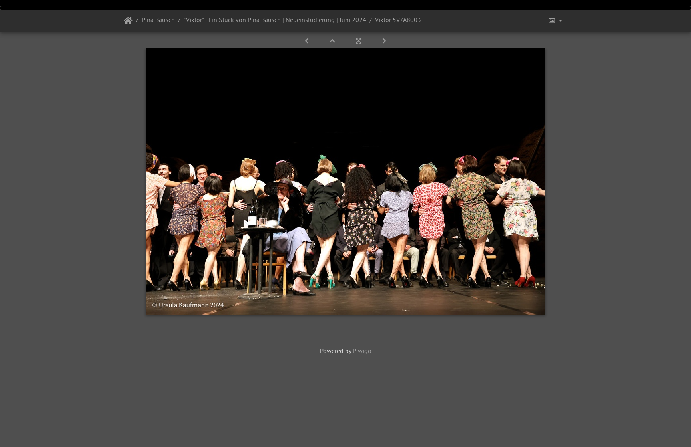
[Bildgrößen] (555, 21)
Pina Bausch (158, 20)
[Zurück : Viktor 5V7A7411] (307, 41)
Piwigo (362, 351)
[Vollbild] (359, 41)
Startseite (128, 21)
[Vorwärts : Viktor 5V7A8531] (384, 41)
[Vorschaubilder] (333, 41)
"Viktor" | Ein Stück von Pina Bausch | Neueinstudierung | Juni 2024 (275, 20)
